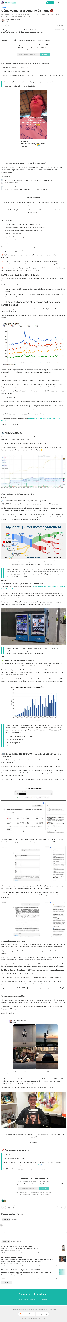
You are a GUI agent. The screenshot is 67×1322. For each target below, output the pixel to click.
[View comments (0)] (9, 25)
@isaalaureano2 (25, 141)
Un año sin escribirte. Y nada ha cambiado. (17, 1246)
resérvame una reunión (32, 1165)
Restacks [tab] (14, 1219)
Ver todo (5, 1282)
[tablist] (9, 1219)
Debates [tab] (18, 1241)
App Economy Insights (34, 564)
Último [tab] (13, 1241)
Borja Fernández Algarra (13, 19)
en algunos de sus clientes (17, 589)
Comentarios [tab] (6, 1219)
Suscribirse (50, 3)
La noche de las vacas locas (11, 1257)
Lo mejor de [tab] (5, 1241)
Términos (40, 1309)
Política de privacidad (44, 1194)
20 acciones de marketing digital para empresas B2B (20, 1270)
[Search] (64, 1241)
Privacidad (34, 1309)
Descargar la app (42, 1314)
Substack (24, 1318)
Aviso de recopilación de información (27, 1194)
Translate (5, 7)
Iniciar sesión (60, 3)
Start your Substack (27, 1314)
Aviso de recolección (50, 1309)
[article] (33, 1249)
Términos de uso (33, 1192)
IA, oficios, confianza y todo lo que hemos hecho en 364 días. (19, 1248)
